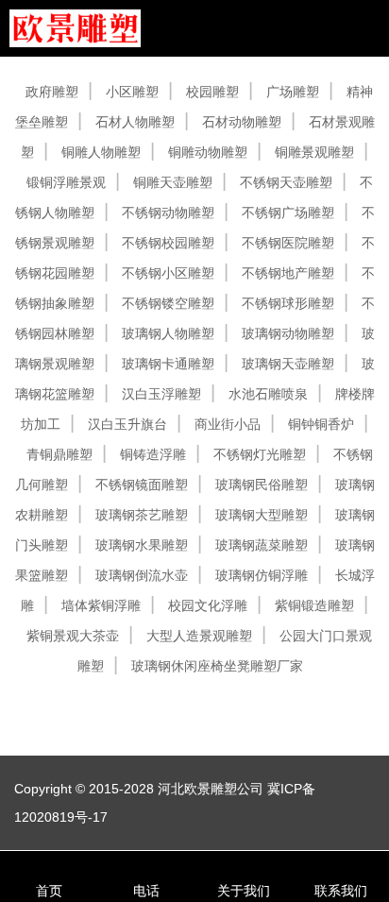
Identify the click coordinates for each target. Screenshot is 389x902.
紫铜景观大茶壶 (72, 635)
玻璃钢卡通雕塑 (168, 363)
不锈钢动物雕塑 (168, 212)
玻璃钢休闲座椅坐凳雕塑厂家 (217, 665)
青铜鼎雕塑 (59, 454)
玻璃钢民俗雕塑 (261, 484)
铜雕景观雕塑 (314, 152)
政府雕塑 (51, 91)
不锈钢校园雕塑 (168, 242)
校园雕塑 (212, 91)
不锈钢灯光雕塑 (259, 454)
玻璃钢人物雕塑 (168, 333)
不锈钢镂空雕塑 (168, 303)
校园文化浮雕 (207, 605)
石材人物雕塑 (135, 121)
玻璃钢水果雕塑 (141, 545)
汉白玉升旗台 (127, 424)
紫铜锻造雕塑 (314, 605)
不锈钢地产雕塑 (288, 273)
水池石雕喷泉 (268, 393)
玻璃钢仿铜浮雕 (261, 575)
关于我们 (243, 890)
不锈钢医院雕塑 (288, 242)
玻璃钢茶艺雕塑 (141, 514)
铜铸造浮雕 (153, 454)
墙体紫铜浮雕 (101, 605)
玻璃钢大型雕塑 (261, 514)
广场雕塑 (292, 91)
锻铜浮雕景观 (66, 182)
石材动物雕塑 (241, 121)
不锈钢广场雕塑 (288, 212)
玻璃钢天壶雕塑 (288, 363)
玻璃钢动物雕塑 (288, 333)
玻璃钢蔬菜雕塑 (261, 545)
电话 (146, 890)
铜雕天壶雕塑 (172, 182)
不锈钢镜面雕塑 (141, 484)
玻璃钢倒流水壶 (141, 575)
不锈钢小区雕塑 (168, 273)
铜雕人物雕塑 (101, 152)
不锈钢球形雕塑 (288, 303)
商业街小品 (227, 424)
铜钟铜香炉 (321, 424)
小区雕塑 (132, 91)
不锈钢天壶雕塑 (286, 182)
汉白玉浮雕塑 (161, 393)
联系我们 (340, 890)
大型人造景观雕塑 (199, 635)
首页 (49, 890)
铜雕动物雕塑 (207, 152)
